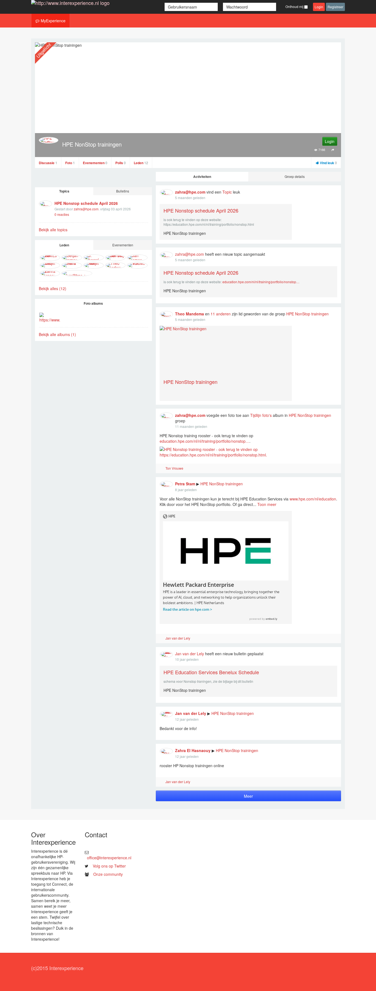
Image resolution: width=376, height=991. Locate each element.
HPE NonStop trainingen (307, 313)
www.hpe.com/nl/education (313, 499)
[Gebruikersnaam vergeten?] (221, 7)
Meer (248, 796)
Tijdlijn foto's (261, 415)
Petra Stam (185, 483)
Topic (227, 192)
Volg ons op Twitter (109, 866)
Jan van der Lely (177, 638)
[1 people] (162, 469)
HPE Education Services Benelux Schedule (211, 672)
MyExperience (53, 20)
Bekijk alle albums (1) (57, 334)
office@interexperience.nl (109, 857)
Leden (141, 162)
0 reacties (62, 214)
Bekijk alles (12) (52, 288)
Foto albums (93, 303)
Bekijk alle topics (53, 229)
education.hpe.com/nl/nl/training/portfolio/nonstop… (260, 281)
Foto (70, 162)
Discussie (48, 162)
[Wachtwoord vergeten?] (278, 7)
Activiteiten (202, 176)
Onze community (108, 874)
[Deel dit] (333, 149)
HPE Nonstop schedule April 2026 (86, 203)
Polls (120, 162)
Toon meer (266, 504)
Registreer (335, 6)
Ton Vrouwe (174, 468)
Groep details (295, 176)
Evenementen (95, 162)
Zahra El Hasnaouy (193, 750)
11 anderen (221, 313)
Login (319, 6)
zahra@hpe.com (86, 209)
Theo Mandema (189, 313)
